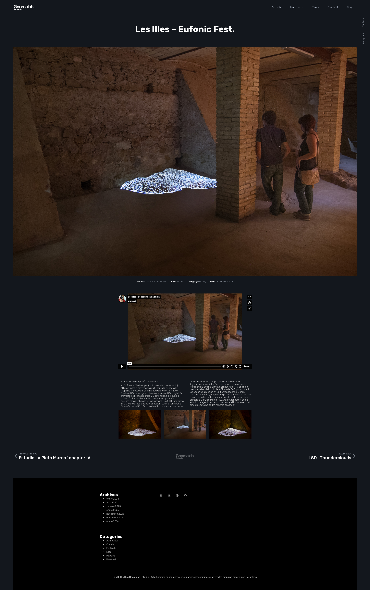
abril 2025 (111, 502)
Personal (111, 559)
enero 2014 (112, 521)
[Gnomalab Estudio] (24, 7)
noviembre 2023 (115, 513)
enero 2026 (112, 498)
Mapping (110, 555)
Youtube (363, 22)
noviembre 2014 (115, 517)
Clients (110, 544)
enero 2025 (112, 510)
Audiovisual (112, 540)
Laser (109, 552)
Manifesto (297, 7)
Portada (276, 7)
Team (315, 7)
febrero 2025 (113, 506)
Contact (333, 7)
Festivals (111, 548)
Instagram (363, 38)
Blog (350, 7)
